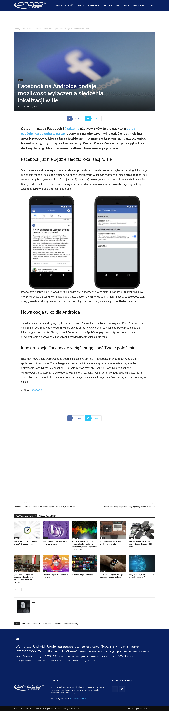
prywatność (47, 624)
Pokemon (133, 651)
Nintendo (92, 651)
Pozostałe (121, 5)
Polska (18, 656)
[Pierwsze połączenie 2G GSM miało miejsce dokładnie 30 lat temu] (142, 530)
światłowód (92, 661)
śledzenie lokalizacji (71, 624)
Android (75, 538)
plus (125, 651)
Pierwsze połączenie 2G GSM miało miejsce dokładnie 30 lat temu (141, 544)
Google (106, 646)
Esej (102, 538)
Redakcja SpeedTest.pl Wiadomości (141, 708)
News (79, 5)
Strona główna (19, 29)
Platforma (139, 5)
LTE (61, 651)
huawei (124, 646)
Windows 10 (65, 661)
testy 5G (133, 656)
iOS (44, 651)
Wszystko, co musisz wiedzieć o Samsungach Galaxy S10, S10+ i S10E (45, 506)
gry (115, 646)
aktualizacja (26, 624)
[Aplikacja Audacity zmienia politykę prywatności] (113, 530)
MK (24, 107)
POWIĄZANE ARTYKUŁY (26, 516)
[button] (152, 5)
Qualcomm (28, 656)
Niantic (83, 651)
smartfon (64, 656)
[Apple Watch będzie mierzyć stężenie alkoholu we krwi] (113, 563)
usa (39, 660)
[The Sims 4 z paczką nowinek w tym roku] (56, 563)
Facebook (36, 390)
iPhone (52, 651)
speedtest (85, 656)
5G (18, 646)
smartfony (75, 656)
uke (34, 661)
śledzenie (72, 129)
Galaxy (95, 646)
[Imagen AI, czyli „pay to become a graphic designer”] (142, 563)
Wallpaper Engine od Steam (82, 575)
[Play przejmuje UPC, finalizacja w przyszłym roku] (56, 530)
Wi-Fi (45, 660)
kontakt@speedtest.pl (79, 698)
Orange (110, 651)
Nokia (101, 651)
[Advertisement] (84, 20)
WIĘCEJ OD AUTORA (47, 516)
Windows (54, 660)
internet (135, 646)
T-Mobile (122, 656)
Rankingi (92, 5)
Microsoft (72, 651)
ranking (38, 656)
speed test (95, 656)
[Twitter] (122, 689)
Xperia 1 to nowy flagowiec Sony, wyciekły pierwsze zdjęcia (129, 506)
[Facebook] (115, 689)
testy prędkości (23, 660)
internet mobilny (28, 651)
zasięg (83, 661)
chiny (77, 647)
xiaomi (75, 660)
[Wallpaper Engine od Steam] (84, 563)
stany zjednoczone (108, 656)
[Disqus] (84, 462)
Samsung (50, 655)
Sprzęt (106, 5)
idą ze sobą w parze (49, 133)
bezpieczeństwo (65, 646)
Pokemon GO (145, 651)
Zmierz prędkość (64, 5)
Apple (103, 571)
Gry (45, 571)
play (119, 651)
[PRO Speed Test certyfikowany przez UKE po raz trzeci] (27, 530)
